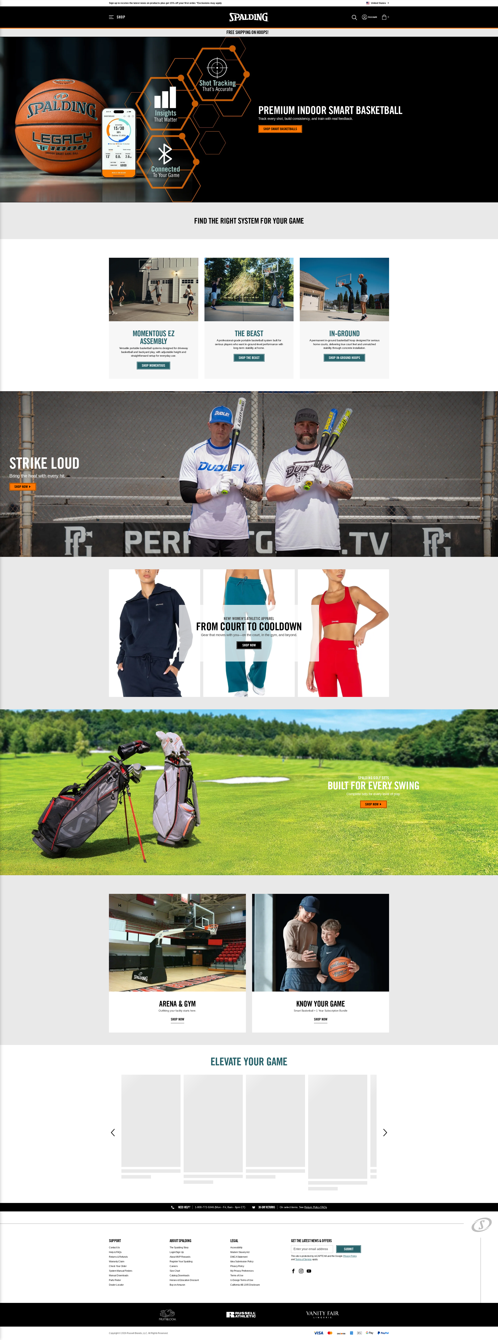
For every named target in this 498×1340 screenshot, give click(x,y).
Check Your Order (118, 1266)
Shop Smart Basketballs (280, 129)
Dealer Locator (116, 1284)
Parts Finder (115, 1280)
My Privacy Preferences (241, 1270)
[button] (385, 17)
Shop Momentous (153, 366)
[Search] (354, 17)
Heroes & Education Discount (184, 1280)
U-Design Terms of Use (241, 1280)
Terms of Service (303, 1259)
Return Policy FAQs (315, 1207)
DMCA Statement (238, 1257)
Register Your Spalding (181, 1261)
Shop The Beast (249, 358)
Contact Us (114, 1247)
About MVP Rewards (180, 1257)
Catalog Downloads (179, 1275)
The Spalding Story (179, 1247)
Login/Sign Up (177, 1252)
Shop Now (21, 487)
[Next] (385, 1132)
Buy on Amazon (177, 1284)
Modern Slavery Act (239, 1252)
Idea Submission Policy (241, 1261)
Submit (348, 1249)
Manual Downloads (118, 1275)
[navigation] (369, 17)
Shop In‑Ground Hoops (344, 358)
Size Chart (175, 1270)
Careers (174, 1266)
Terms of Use (236, 1275)
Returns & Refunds (118, 1257)
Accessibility (236, 1247)
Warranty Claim (116, 1261)
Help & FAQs (115, 1252)
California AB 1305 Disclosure (245, 1284)
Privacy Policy (237, 1266)
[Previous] (113, 1132)
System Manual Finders (120, 1270)
